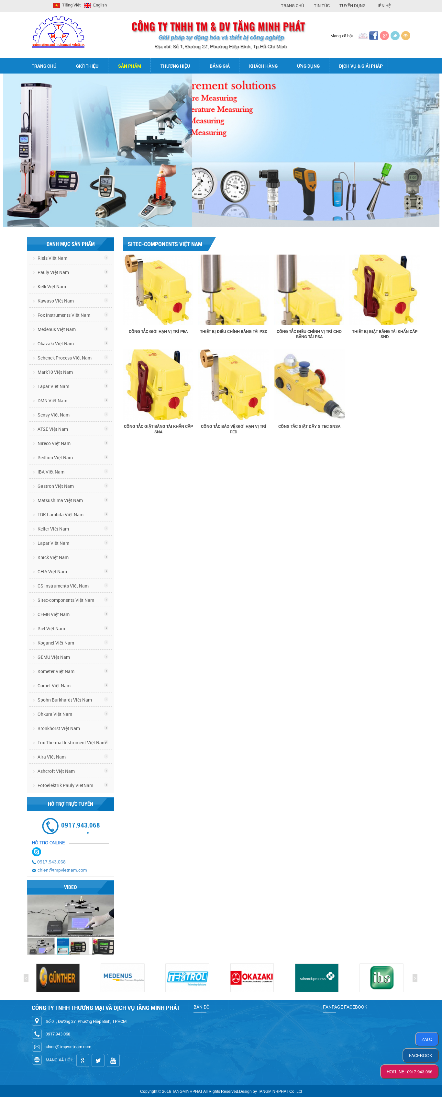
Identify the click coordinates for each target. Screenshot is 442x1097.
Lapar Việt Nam (53, 386)
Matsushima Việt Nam (60, 500)
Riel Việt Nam (51, 628)
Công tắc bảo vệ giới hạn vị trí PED (233, 428)
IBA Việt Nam (50, 472)
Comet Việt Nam (54, 685)
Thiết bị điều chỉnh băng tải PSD (234, 331)
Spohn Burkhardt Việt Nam (64, 700)
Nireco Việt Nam (54, 443)
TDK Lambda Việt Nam (60, 514)
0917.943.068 (51, 861)
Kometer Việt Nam (55, 671)
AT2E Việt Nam (52, 429)
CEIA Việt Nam (52, 571)
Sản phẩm (129, 66)
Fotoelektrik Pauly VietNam (65, 785)
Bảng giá (220, 66)
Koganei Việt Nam (55, 643)
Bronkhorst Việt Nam (58, 728)
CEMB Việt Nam (53, 614)
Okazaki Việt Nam (55, 343)
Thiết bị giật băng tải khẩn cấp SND (384, 333)
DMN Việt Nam (52, 400)
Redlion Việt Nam (55, 457)
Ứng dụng (308, 66)
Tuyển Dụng (352, 5)
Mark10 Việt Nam (55, 372)
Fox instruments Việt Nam (63, 315)
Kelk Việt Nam (51, 286)
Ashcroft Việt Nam (56, 771)
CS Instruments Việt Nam (63, 586)
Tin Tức (322, 5)
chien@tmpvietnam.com (62, 870)
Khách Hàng (263, 66)
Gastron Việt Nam (55, 486)
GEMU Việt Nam (53, 657)
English (99, 5)
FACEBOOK (420, 1055)
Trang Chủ (292, 5)
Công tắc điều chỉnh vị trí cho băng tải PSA (309, 333)
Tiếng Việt (71, 5)
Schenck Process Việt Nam (64, 358)
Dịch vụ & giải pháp (361, 66)
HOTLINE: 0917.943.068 (409, 1071)
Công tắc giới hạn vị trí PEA (158, 331)
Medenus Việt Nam (56, 329)
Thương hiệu (175, 66)
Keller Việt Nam (53, 529)
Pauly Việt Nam (53, 272)
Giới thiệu (87, 66)
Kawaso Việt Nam (55, 301)
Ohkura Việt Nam (54, 714)
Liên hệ (383, 5)
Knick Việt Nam (53, 557)
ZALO (427, 1039)
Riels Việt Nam (52, 258)
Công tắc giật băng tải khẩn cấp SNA (158, 428)
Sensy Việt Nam (53, 415)
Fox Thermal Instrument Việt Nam (71, 742)
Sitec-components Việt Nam (65, 600)
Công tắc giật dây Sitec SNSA (309, 426)
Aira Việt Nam (51, 757)
